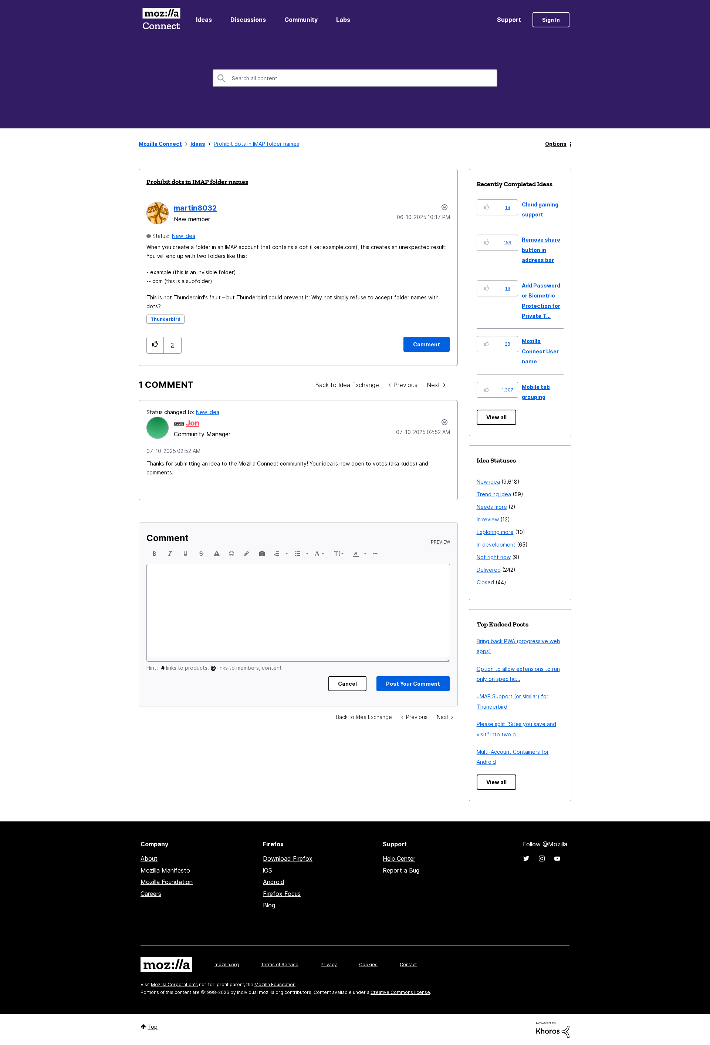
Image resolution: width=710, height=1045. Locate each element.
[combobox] (355, 78)
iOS (267, 870)
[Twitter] (526, 858)
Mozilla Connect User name (540, 351)
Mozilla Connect (161, 20)
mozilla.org (226, 964)
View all (496, 417)
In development (496, 544)
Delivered (489, 570)
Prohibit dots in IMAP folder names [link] (256, 144)
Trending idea (494, 494)
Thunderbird (165, 319)
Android (273, 882)
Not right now (494, 557)
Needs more (492, 507)
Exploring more (495, 532)
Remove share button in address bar (541, 249)
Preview (440, 542)
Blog (269, 905)
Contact (408, 964)
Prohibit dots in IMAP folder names (197, 182)
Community (301, 19)
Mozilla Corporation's (174, 984)
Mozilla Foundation (167, 882)
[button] (155, 345)
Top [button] (153, 1027)
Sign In (551, 20)
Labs (343, 19)
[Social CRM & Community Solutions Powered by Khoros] (552, 1029)
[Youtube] (557, 858)
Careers (151, 893)
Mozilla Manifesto (165, 870)
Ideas (204, 19)
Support (509, 19)
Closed (485, 582)
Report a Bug (401, 870)
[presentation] (154, 553)
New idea (183, 236)
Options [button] (556, 144)
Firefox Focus (282, 893)
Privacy (329, 964)
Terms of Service (279, 964)
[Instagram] (541, 858)
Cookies (368, 964)
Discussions (248, 19)
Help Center (399, 858)
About (149, 858)
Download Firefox (287, 858)
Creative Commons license (400, 992)
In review (488, 519)
